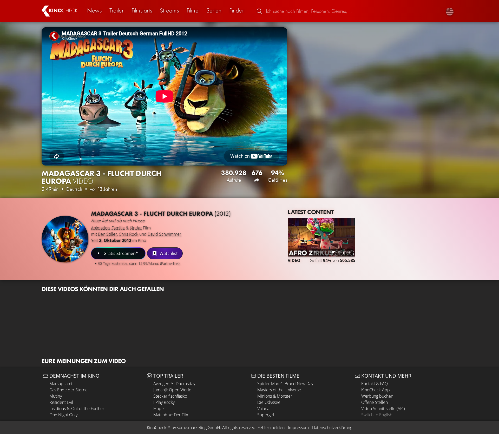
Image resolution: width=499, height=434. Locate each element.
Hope (158, 408)
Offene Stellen (374, 402)
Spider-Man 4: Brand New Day (285, 383)
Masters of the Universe (279, 389)
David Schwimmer (164, 234)
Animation (100, 228)
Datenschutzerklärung (332, 427)
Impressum (298, 427)
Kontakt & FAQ (374, 383)
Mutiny (55, 396)
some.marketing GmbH (198, 427)
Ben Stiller (107, 234)
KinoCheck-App (375, 389)
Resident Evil (61, 402)
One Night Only (63, 414)
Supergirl (265, 414)
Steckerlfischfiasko (170, 396)
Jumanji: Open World (172, 389)
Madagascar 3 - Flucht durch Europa (161, 213)
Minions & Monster (274, 396)
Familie (118, 228)
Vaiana (263, 408)
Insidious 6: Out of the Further (76, 408)
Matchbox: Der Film (171, 414)
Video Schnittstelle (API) (383, 408)
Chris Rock (128, 234)
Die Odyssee (268, 402)
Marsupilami (60, 383)
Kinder (136, 228)
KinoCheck (156, 427)
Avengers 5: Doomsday (174, 383)
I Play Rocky (164, 402)
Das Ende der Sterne (68, 389)
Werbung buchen (377, 396)
